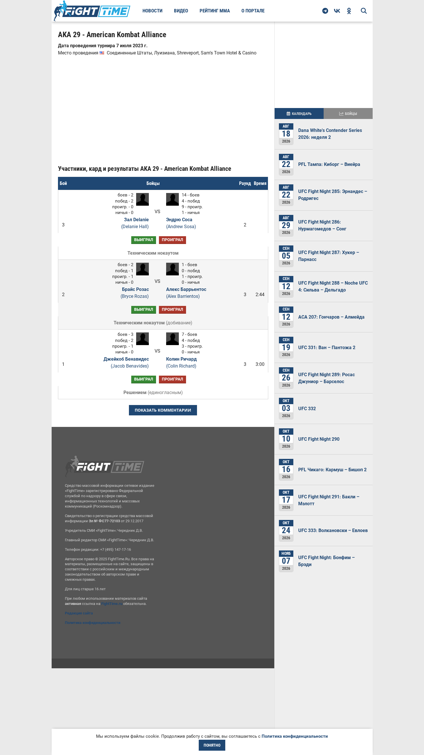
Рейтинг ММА (215, 11)
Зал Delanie (135, 223)
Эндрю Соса (181, 223)
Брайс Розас (135, 293)
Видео (181, 11)
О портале (252, 11)
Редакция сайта (79, 613)
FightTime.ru (111, 603)
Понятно (212, 745)
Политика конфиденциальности (92, 622)
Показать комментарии (163, 410)
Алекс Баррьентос (186, 293)
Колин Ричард (181, 362)
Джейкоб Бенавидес (126, 362)
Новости (152, 11)
